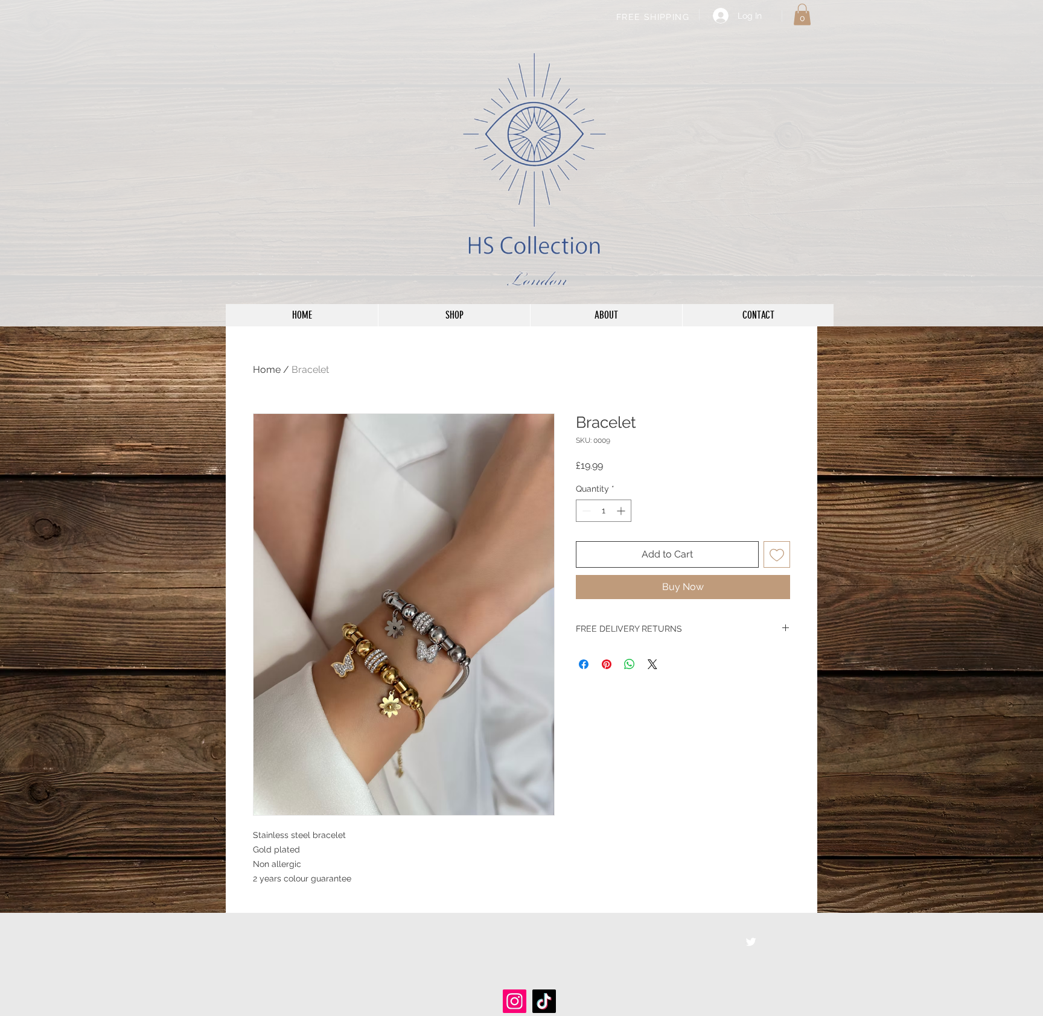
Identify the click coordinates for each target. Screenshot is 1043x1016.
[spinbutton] (603, 510)
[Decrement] (585, 510)
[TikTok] (544, 1001)
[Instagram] (514, 1001)
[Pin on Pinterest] (606, 664)
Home (267, 369)
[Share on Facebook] (583, 664)
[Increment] (622, 510)
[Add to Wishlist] (777, 554)
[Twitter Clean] (751, 942)
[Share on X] (652, 664)
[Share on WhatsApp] (629, 664)
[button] (802, 14)
